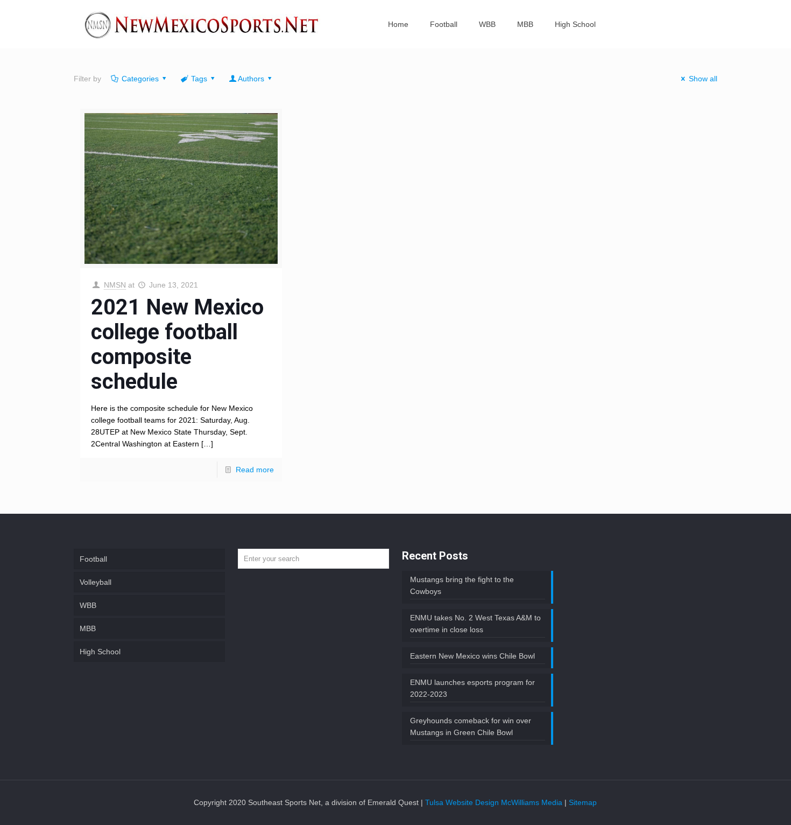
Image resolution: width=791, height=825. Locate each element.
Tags (199, 78)
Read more (255, 469)
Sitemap (583, 802)
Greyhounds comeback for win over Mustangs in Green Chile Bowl (470, 726)
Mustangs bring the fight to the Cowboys (462, 585)
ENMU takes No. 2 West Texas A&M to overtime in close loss (475, 623)
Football (93, 559)
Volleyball (95, 582)
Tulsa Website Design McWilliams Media (494, 802)
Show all (703, 78)
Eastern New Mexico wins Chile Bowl (472, 656)
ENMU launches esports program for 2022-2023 (472, 688)
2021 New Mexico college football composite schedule (177, 344)
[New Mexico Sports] (202, 24)
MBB (88, 628)
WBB (88, 605)
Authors (251, 78)
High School (100, 651)
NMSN (115, 285)
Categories (140, 78)
